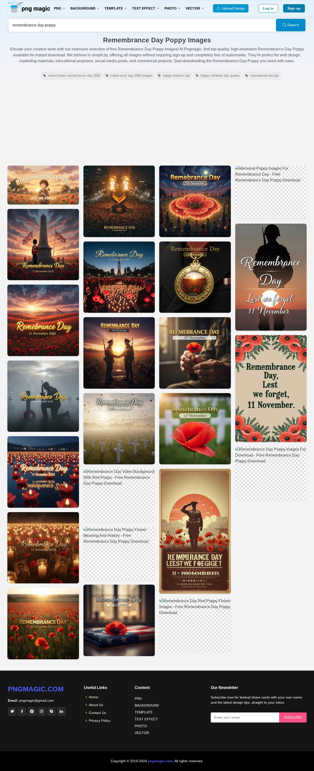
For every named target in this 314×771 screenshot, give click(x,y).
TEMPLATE (144, 712)
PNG (138, 698)
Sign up (294, 8)
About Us (96, 705)
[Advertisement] (157, 122)
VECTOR (142, 733)
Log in (268, 8)
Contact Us (97, 712)
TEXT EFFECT (146, 719)
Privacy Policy (99, 720)
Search (292, 25)
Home (93, 697)
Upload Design (232, 8)
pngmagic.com (36, 689)
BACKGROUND (147, 705)
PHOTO (141, 726)
